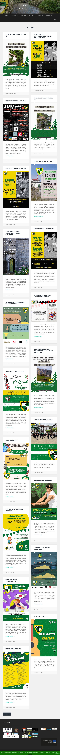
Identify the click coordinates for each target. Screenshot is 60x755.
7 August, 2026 (38, 153)
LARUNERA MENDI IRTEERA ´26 (44, 161)
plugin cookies (57, 753)
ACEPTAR (30, 754)
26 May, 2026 (37, 609)
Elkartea (14, 15)
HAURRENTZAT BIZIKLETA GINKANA (14, 510)
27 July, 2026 (37, 221)
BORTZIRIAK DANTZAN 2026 (15, 371)
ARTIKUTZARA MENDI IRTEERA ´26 (16, 35)
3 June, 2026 (37, 472)
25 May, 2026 (9, 641)
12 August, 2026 (38, 90)
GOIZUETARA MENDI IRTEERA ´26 (43, 98)
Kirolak (23, 15)
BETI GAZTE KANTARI (41, 616)
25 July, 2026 (37, 287)
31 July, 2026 (9, 161)
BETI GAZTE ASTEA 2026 (13, 649)
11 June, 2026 (9, 432)
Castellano (49, 15)
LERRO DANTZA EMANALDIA (43, 420)
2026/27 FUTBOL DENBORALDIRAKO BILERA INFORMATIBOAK (42, 36)
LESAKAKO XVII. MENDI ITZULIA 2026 (42, 548)
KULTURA (31, 15)
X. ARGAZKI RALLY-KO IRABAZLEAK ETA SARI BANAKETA (13, 233)
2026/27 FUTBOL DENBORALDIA (16, 168)
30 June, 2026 (9, 294)
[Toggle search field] (55, 20)
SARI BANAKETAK (11, 440)
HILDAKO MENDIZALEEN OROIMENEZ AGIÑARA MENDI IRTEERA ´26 (43, 350)
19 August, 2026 (10, 93)
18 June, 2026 (37, 412)
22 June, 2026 (37, 341)
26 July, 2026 (9, 224)
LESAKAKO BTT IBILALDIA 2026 (16, 101)
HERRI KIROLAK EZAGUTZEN (43, 480)
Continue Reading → (10, 155)
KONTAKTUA (40, 15)
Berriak (6, 15)
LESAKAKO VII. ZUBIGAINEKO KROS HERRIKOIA (15, 303)
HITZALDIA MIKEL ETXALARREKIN (12, 580)
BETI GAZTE (30, 5)
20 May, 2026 (9, 707)
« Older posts (7, 714)
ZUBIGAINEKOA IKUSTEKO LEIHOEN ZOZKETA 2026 (42, 296)
